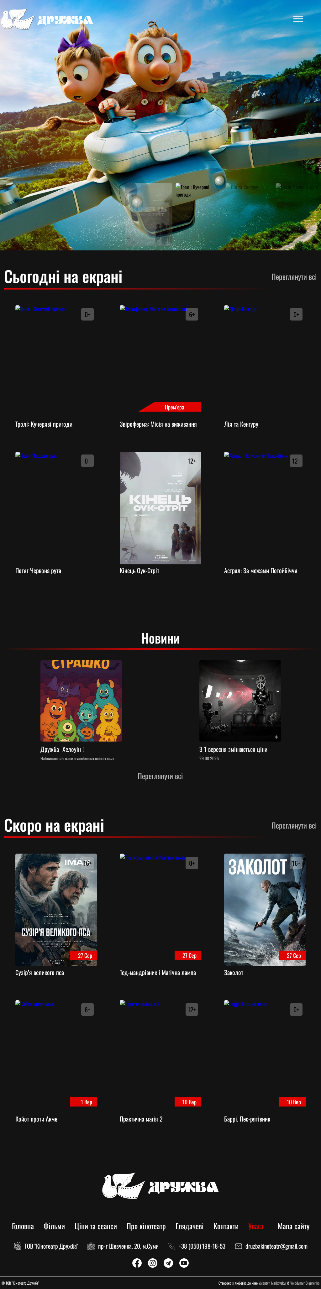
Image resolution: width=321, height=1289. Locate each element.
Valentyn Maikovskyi (272, 1283)
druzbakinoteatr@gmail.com (276, 1245)
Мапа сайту (293, 1226)
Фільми (54, 1226)
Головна (23, 1226)
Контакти (226, 1226)
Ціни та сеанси (96, 1226)
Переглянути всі (294, 276)
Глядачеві (190, 1226)
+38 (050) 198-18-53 (202, 1245)
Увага (255, 1226)
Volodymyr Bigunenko (304, 1283)
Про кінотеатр (146, 1226)
